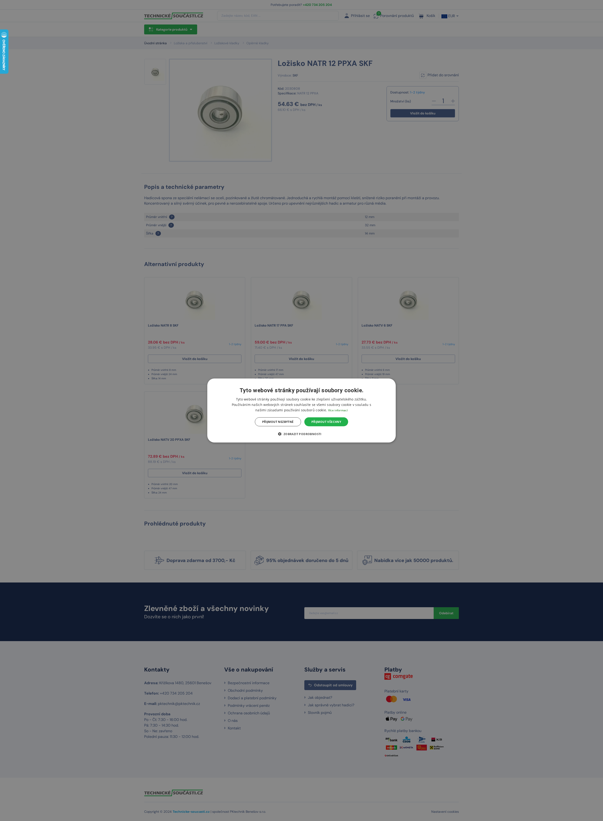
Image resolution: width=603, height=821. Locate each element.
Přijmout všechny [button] (326, 422)
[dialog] (301, 410)
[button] (301, 434)
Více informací (338, 410)
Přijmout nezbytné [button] (278, 422)
